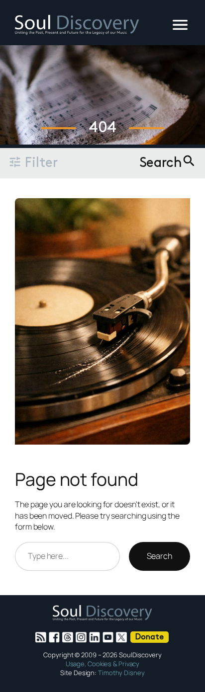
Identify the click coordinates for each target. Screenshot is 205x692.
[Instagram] (82, 637)
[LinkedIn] (95, 637)
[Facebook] (55, 637)
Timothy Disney (121, 672)
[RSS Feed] (42, 637)
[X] (122, 637)
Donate (149, 637)
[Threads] (69, 637)
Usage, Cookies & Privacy (103, 663)
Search (159, 555)
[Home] (77, 31)
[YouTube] (109, 637)
